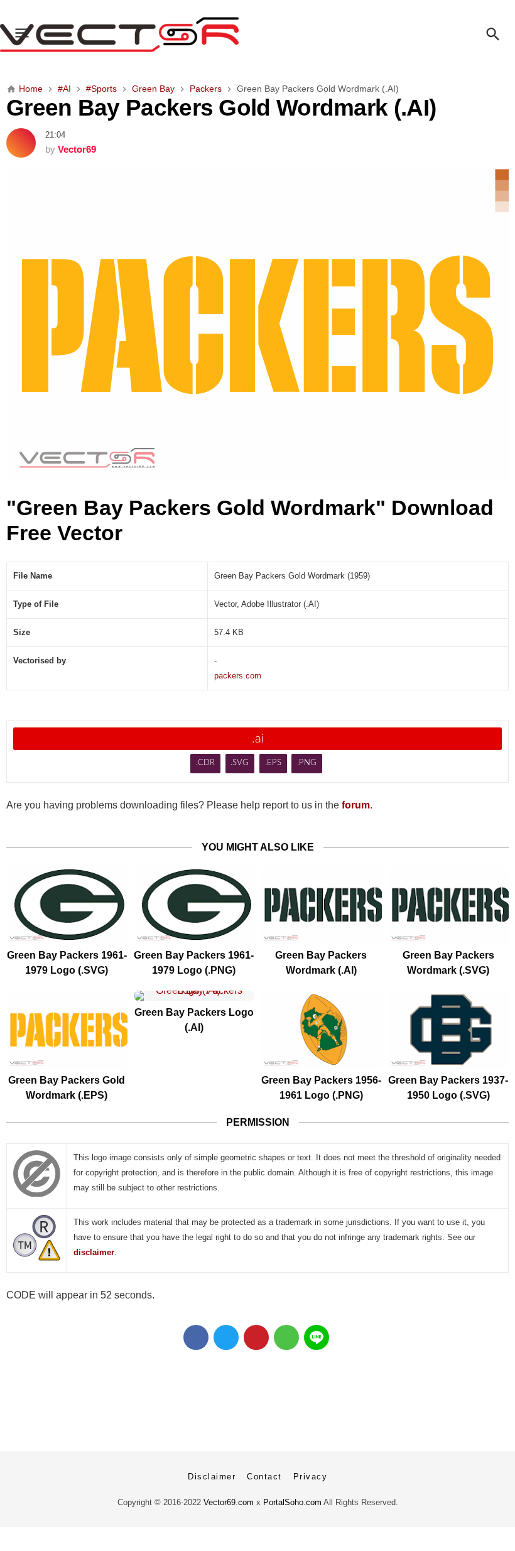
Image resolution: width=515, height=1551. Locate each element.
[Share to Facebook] (196, 1337)
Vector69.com (228, 1502)
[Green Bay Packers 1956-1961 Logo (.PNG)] (321, 1030)
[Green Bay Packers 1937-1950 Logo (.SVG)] (448, 1030)
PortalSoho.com (292, 1502)
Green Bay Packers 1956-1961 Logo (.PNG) (321, 1088)
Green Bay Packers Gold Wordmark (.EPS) (66, 1088)
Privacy (310, 1476)
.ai (258, 738)
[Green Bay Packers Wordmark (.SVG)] (448, 905)
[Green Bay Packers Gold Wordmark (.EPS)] (66, 1030)
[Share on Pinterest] (256, 1337)
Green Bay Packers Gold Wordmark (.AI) (221, 107)
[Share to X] (226, 1337)
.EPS (273, 763)
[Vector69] (257, 34)
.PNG (307, 763)
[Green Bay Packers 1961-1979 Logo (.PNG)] (194, 905)
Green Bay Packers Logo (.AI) (194, 1020)
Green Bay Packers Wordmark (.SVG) (448, 963)
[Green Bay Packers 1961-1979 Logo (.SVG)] (66, 905)
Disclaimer (212, 1476)
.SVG (239, 763)
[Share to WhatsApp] (286, 1337)
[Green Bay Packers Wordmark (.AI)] (321, 905)
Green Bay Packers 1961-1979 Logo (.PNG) (194, 963)
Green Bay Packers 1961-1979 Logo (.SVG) (67, 963)
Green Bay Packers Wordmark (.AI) (321, 963)
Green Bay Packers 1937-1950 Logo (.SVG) (448, 1088)
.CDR (205, 763)
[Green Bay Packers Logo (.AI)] (194, 996)
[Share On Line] (316, 1337)
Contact (264, 1476)
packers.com (237, 675)
